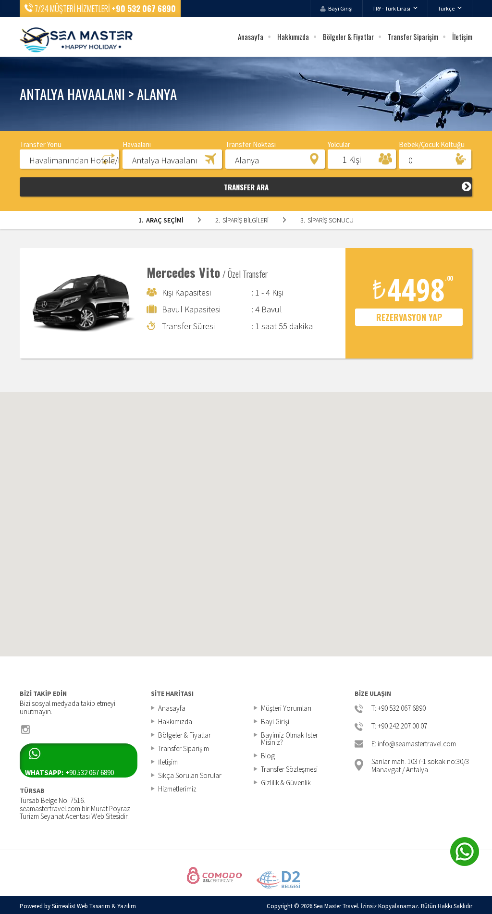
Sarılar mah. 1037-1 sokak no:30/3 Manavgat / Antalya (420, 765)
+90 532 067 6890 (143, 8)
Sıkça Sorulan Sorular (189, 775)
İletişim (462, 36)
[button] (69, 158)
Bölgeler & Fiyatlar (348, 36)
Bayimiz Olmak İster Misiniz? (289, 738)
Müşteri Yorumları (286, 708)
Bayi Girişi (340, 8)
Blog (268, 755)
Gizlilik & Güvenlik (286, 782)
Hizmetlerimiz (177, 788)
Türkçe (446, 8)
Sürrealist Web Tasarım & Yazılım (94, 906)
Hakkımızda (293, 36)
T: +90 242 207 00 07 (399, 726)
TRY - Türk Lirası (391, 8)
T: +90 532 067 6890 (398, 708)
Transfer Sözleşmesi (289, 769)
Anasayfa (250, 36)
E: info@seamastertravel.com (413, 744)
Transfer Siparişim (413, 36)
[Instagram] (25, 729)
